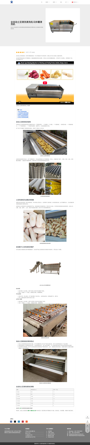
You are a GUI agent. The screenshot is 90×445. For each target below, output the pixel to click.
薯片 (29, 410)
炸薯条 (46, 2)
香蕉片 (54, 2)
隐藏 (21, 109)
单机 (61, 2)
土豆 (20, 408)
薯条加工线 (33, 410)
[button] (11, 422)
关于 (66, 2)
